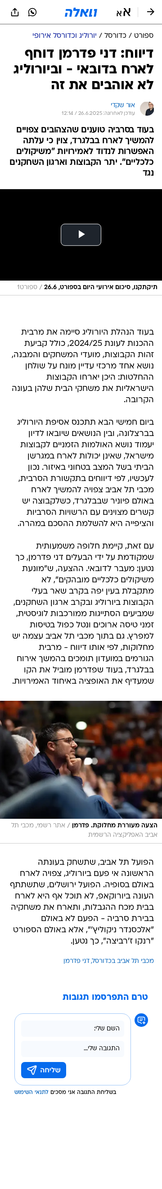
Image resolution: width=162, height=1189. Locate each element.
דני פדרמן (76, 961)
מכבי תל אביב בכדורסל (123, 961)
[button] (123, 12)
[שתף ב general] (15, 12)
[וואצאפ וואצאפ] (32, 12)
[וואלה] (81, 12)
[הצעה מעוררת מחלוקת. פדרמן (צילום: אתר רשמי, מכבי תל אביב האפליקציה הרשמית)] (81, 772)
